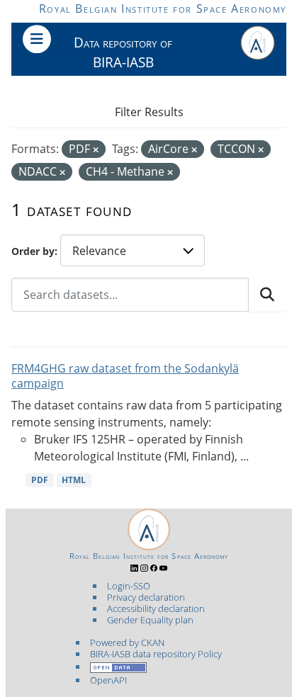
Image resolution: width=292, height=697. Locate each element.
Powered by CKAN (127, 642)
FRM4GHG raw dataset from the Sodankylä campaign (125, 376)
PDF (39, 480)
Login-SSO (128, 585)
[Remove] (96, 149)
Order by (33, 251)
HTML (74, 480)
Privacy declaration (146, 597)
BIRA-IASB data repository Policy (156, 653)
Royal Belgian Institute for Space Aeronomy (162, 8)
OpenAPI (108, 680)
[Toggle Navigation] (37, 39)
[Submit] (267, 295)
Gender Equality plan (150, 619)
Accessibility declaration (156, 608)
